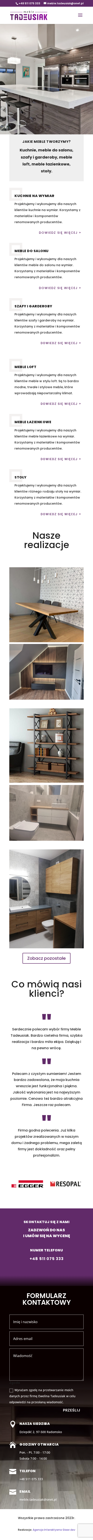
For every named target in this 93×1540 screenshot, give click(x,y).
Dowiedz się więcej (58, 232)
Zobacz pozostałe (46, 958)
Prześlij (71, 1410)
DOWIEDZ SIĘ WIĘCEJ (58, 288)
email (25, 1491)
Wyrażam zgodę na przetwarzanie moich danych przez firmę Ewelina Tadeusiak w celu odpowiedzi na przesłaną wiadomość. (42, 1396)
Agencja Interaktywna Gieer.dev (54, 1530)
